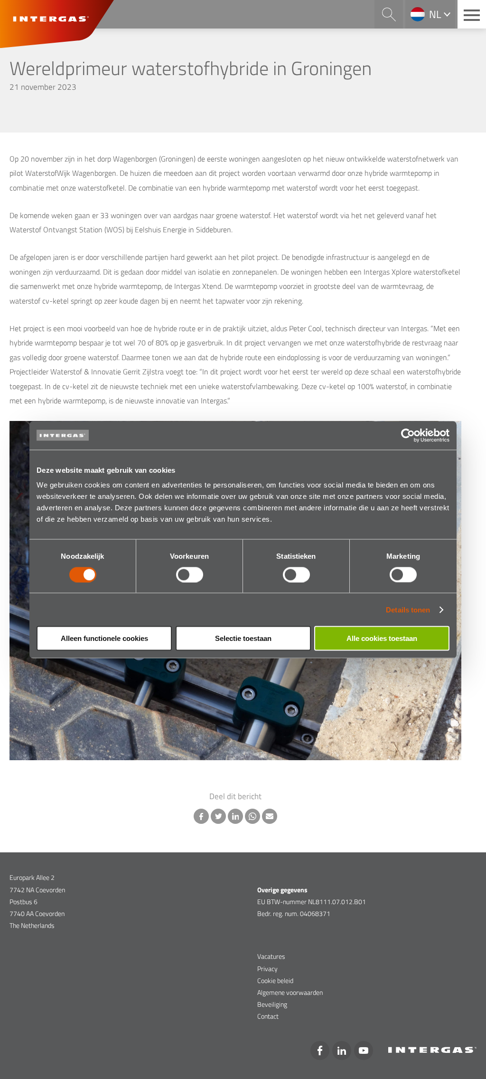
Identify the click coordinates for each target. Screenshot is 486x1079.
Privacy (267, 969)
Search (388, 14)
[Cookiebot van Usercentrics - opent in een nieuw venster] (407, 435)
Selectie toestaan (243, 638)
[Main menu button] (472, 14)
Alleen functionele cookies (104, 638)
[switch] (189, 574)
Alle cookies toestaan (381, 638)
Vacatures (271, 956)
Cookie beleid (275, 980)
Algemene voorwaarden (290, 992)
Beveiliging (272, 1004)
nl (435, 14)
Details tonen (408, 609)
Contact (268, 1016)
